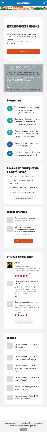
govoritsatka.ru (23, 3)
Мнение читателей (17, 212)
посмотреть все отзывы (23, 322)
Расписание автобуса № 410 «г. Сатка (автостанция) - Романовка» (26, 368)
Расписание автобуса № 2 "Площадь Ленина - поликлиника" (25, 347)
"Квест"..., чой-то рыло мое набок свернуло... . (26, 144)
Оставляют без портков (24, 218)
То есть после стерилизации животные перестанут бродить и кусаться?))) (26, 110)
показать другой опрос (23, 198)
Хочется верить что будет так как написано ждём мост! (27, 153)
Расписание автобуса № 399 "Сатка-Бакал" (26, 378)
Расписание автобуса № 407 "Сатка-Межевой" (26, 397)
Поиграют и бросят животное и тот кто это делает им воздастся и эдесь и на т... (27, 122)
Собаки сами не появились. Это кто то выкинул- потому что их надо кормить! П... (26, 134)
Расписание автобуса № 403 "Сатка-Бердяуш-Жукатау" (26, 357)
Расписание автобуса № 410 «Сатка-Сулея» (26, 388)
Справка (11, 337)
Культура (10, 42)
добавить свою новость (23, 241)
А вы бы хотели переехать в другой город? (23, 170)
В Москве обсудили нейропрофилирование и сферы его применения (25, 229)
